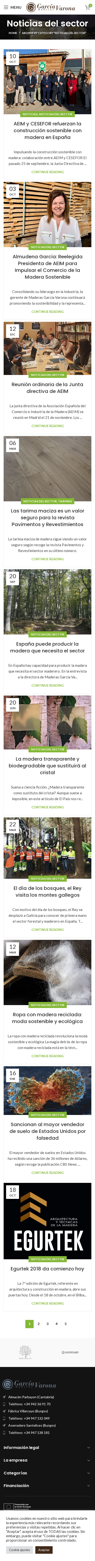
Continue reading (47, 172)
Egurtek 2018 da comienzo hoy (47, 1268)
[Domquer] (70, 1352)
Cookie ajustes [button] (19, 1550)
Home (13, 32)
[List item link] (47, 1404)
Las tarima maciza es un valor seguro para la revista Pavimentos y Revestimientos (47, 517)
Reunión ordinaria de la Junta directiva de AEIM (47, 388)
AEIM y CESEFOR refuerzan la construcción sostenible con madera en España (48, 130)
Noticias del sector (55, 114)
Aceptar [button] (44, 1550)
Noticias (30, 114)
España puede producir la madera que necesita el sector (47, 647)
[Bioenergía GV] (25, 1352)
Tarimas (65, 501)
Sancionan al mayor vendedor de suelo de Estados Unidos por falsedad (48, 1131)
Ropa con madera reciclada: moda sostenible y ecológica (47, 1018)
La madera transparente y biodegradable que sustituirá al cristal (47, 766)
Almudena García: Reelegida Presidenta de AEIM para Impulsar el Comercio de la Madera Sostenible (48, 266)
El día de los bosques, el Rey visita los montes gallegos (48, 891)
